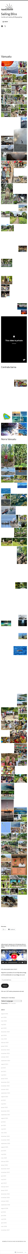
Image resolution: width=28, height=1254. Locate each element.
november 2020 (5, 1140)
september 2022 (5, 1093)
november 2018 (5, 1197)
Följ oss (5, 985)
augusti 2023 (4, 1064)
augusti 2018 (4, 1208)
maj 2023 (3, 1075)
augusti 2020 (4, 1147)
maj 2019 (3, 1179)
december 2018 (5, 1194)
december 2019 (5, 1168)
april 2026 (4, 1017)
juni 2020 (3, 1150)
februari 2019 (4, 1186)
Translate (13, 1003)
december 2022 (5, 1082)
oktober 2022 (5, 1089)
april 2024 (4, 1035)
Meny (6, 21)
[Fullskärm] (25, 962)
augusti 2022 (4, 1096)
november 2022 (5, 1086)
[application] (14, 956)
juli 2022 (3, 1100)
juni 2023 (3, 1071)
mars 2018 (4, 1226)
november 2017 (5, 1230)
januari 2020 (4, 1165)
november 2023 (5, 1053)
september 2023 (5, 1060)
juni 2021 (3, 1125)
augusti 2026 (4, 1013)
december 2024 (5, 1031)
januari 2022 (4, 1107)
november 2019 (5, 1172)
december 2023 (5, 1049)
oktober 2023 (5, 1057)
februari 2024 (4, 1042)
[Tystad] (22, 962)
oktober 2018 (5, 1201)
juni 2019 (3, 1176)
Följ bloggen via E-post (9, 969)
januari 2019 (4, 1190)
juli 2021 (3, 1122)
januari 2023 (4, 1078)
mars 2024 (4, 1039)
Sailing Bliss (9, 14)
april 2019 (4, 1183)
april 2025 (4, 1028)
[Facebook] (2, 26)
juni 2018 (3, 1215)
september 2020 (5, 1143)
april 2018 (4, 1222)
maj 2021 (3, 1129)
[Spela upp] (3, 962)
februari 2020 (4, 1161)
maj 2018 (3, 1219)
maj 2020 (3, 1154)
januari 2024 (4, 1046)
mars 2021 (4, 1132)
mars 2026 (4, 1021)
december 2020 (5, 1136)
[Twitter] (5, 26)
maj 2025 (3, 1024)
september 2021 (5, 1114)
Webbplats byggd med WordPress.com (14, 1241)
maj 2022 (3, 1104)
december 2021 (5, 1111)
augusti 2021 (4, 1118)
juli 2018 (3, 1212)
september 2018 (5, 1204)
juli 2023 (3, 1067)
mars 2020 (4, 1158)
